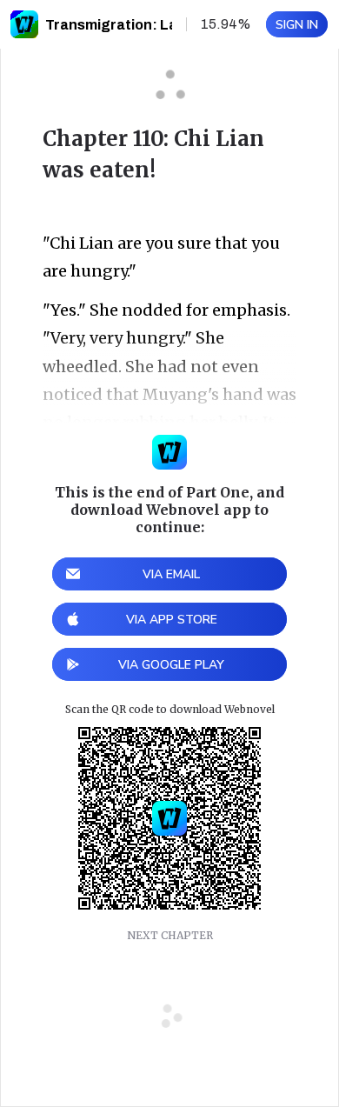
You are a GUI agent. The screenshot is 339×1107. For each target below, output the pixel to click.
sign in (297, 25)
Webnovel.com (24, 24)
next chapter (170, 935)
